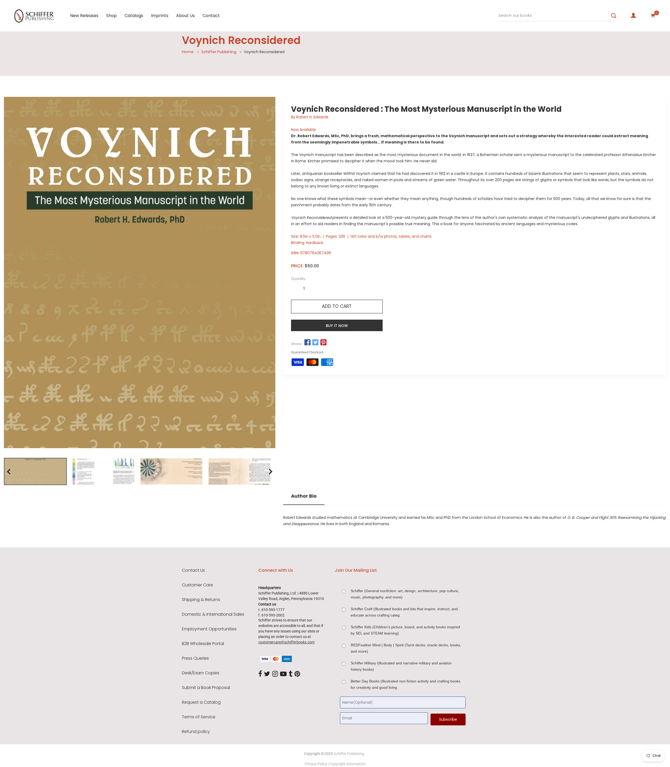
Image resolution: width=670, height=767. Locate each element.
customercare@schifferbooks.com (286, 642)
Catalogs (134, 16)
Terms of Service (198, 717)
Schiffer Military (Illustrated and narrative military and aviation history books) (401, 666)
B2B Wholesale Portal (203, 644)
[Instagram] (275, 674)
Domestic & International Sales (213, 614)
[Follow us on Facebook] (307, 342)
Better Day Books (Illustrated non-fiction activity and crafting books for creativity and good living (405, 684)
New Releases (84, 16)
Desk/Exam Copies (200, 673)
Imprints (159, 16)
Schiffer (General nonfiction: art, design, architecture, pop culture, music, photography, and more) (405, 594)
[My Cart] (653, 15)
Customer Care (197, 585)
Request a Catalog (201, 702)
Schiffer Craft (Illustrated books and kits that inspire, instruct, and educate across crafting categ (404, 612)
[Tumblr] (290, 674)
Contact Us (193, 570)
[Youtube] (283, 674)
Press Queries (195, 658)
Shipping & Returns (201, 600)
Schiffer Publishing (218, 51)
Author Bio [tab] (304, 496)
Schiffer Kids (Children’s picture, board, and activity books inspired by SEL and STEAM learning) (405, 630)
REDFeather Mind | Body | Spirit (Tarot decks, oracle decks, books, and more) (406, 648)
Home (188, 51)
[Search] (613, 16)
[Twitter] (267, 674)
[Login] (633, 15)
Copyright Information (348, 764)
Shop (111, 16)
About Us (185, 16)
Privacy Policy (316, 764)
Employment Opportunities (209, 629)
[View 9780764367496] (35, 471)
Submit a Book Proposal (206, 688)
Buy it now (337, 325)
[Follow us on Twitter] (315, 342)
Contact (211, 16)
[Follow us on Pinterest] (323, 342)
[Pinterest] (297, 674)
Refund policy (196, 732)
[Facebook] (260, 674)
